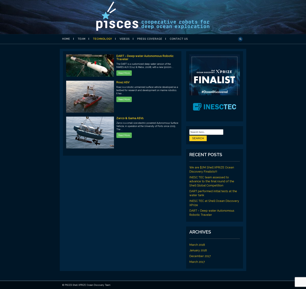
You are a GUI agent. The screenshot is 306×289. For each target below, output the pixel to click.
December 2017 (200, 256)
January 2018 (198, 250)
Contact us (179, 38)
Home (66, 38)
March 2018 (197, 244)
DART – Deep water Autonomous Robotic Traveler (145, 57)
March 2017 (197, 261)
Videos (125, 38)
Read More (124, 73)
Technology (102, 38)
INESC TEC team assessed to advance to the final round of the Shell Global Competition (211, 181)
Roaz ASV (123, 82)
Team (81, 38)
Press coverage (149, 38)
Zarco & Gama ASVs (130, 118)
